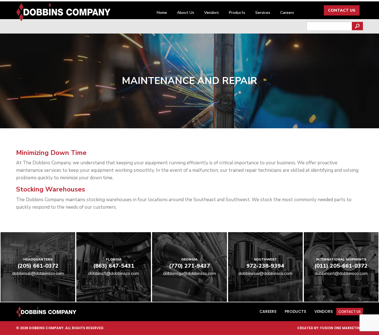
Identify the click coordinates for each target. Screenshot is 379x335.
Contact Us (341, 10)
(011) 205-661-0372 (341, 266)
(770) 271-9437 (189, 266)
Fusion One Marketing (341, 328)
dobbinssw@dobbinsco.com (265, 273)
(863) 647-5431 (113, 266)
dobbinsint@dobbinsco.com (341, 273)
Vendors (211, 12)
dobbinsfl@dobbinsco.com (113, 273)
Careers (287, 12)
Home (162, 12)
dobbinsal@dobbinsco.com (38, 273)
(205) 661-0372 (38, 266)
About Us (185, 12)
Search (357, 26)
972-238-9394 (265, 266)
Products (237, 12)
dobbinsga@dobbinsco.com (189, 273)
